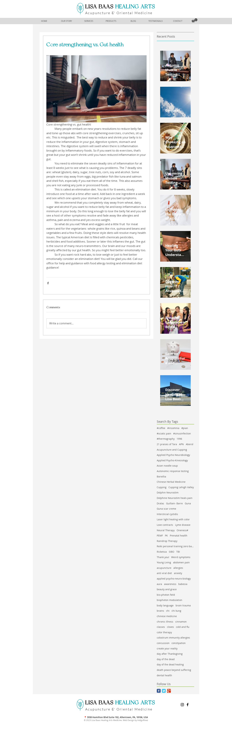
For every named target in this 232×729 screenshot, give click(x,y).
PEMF (160, 535)
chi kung (176, 610)
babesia (182, 584)
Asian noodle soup (167, 465)
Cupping (161, 487)
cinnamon (181, 621)
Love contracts (165, 524)
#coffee (161, 428)
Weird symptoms (180, 557)
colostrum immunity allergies (173, 637)
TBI (178, 551)
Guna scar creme (166, 508)
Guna (188, 503)
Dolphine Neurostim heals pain (174, 498)
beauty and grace (167, 589)
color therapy (164, 632)
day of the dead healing (170, 664)
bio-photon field (166, 594)
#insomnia (173, 428)
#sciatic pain (164, 433)
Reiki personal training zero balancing (175, 546)
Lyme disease (182, 524)
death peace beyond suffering (174, 670)
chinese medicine (167, 616)
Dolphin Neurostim (168, 492)
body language (165, 605)
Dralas (160, 503)
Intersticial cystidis (167, 514)
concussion (163, 643)
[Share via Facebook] (48, 283)
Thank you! (163, 557)
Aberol (189, 444)
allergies (178, 567)
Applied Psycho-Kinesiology (172, 460)
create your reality (167, 648)
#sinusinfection (182, 433)
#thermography (166, 438)
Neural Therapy (166, 530)
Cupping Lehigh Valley (181, 487)
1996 (179, 438)
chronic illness (165, 621)
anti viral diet (164, 573)
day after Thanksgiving (170, 653)
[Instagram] (182, 704)
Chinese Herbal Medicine (171, 481)
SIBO (171, 551)
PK (166, 535)
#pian (184, 428)
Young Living (164, 562)
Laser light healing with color (173, 519)
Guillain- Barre (174, 503)
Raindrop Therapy (167, 541)
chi (167, 610)
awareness (170, 584)
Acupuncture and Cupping (172, 449)
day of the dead (166, 659)
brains (160, 610)
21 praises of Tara (167, 444)
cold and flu (182, 626)
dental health (164, 675)
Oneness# (182, 530)
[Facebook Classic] (159, 691)
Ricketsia (162, 551)
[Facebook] (187, 704)
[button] (194, 20)
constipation (179, 643)
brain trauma (183, 605)
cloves (170, 626)
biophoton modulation (169, 600)
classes (161, 626)
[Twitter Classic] (164, 691)
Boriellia (161, 476)
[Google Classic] (169, 691)
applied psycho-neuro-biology (174, 578)
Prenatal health (178, 535)
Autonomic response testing (173, 471)
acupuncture (164, 567)
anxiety (178, 573)
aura (159, 584)
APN (181, 444)
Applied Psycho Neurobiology (173, 455)
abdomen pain (181, 562)
